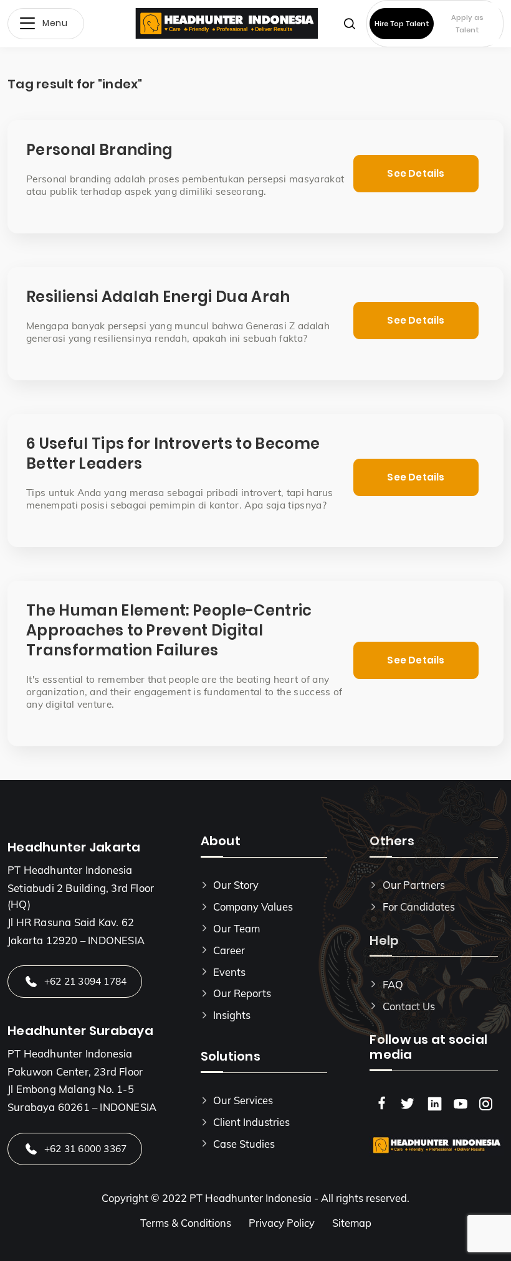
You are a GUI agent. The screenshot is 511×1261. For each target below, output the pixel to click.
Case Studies (244, 1143)
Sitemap (351, 1222)
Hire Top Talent (402, 24)
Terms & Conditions (185, 1222)
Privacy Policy (282, 1222)
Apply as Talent (467, 23)
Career (229, 950)
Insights (232, 1014)
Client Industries (251, 1121)
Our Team (236, 928)
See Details (415, 173)
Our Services (243, 1100)
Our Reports (242, 993)
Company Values (253, 906)
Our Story (236, 884)
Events (229, 971)
